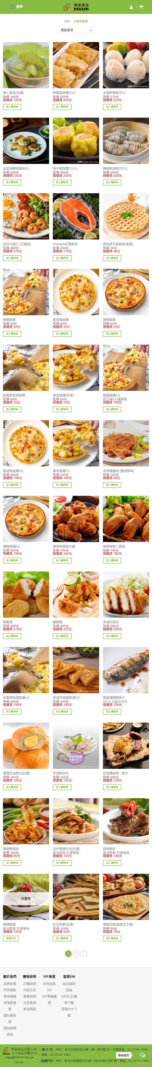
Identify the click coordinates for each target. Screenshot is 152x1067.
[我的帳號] (131, 7)
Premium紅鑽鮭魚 (65, 244)
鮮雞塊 (7, 622)
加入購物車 (12, 106)
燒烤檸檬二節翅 (114, 546)
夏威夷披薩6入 (13, 471)
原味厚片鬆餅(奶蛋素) (118, 244)
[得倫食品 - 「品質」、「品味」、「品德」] (76, 7)
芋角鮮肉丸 (61, 773)
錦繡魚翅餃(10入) (115, 168)
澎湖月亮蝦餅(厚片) (66, 698)
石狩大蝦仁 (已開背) (17, 244)
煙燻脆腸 (9, 924)
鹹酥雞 (57, 622)
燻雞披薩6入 (12, 546)
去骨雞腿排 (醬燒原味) (118, 471)
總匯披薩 (9, 320)
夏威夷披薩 (61, 320)
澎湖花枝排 (111, 622)
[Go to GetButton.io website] (142, 1063)
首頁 (67, 21)
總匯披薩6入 (112, 395)
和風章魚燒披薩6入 (16, 698)
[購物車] (141, 7)
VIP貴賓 (49, 977)
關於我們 (10, 977)
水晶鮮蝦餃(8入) (114, 93)
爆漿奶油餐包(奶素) (16, 773)
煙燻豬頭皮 (11, 849)
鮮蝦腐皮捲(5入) (64, 93)
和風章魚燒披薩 (14, 395)
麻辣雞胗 (109, 849)
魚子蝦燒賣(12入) (65, 168)
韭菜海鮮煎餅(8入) (16, 168)
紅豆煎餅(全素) (63, 924)
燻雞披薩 (109, 320)
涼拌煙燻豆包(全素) (66, 849)
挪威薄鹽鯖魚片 (114, 698)
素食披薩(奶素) (63, 395)
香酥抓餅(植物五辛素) (118, 924)
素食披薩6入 (61, 471)
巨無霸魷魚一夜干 (115, 773)
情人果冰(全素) (13, 93)
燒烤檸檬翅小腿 (64, 546)
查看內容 (11, 938)
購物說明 (29, 977)
